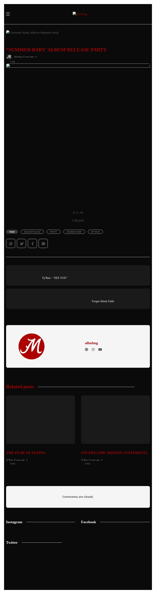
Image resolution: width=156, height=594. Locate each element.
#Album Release (32, 231)
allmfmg (18, 56)
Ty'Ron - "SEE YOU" (54, 277)
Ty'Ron (9, 460)
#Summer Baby (74, 231)
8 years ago (28, 56)
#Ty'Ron (95, 231)
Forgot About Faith (103, 301)
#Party (53, 231)
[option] (40, 429)
